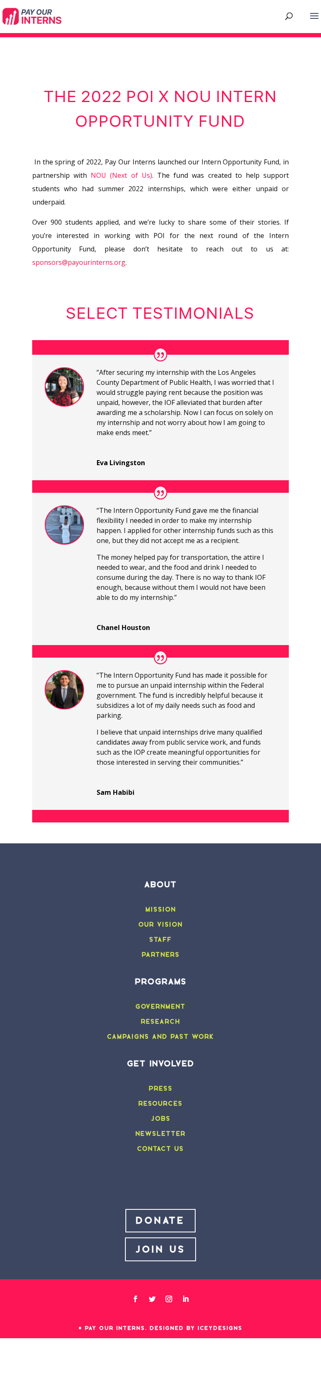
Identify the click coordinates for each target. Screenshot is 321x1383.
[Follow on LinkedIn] (185, 1299)
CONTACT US (160, 1148)
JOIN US (160, 1249)
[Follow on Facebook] (135, 1299)
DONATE (160, 1220)
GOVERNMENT (160, 1006)
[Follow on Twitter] (152, 1299)
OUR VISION (160, 924)
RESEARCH (160, 1021)
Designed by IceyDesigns (196, 1328)
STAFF (160, 939)
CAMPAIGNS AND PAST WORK (160, 1036)
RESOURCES (160, 1103)
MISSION (160, 909)
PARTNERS (161, 954)
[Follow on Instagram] (169, 1299)
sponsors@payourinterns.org (78, 262)
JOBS (161, 1118)
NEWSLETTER (160, 1133)
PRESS (161, 1088)
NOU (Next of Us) (121, 175)
